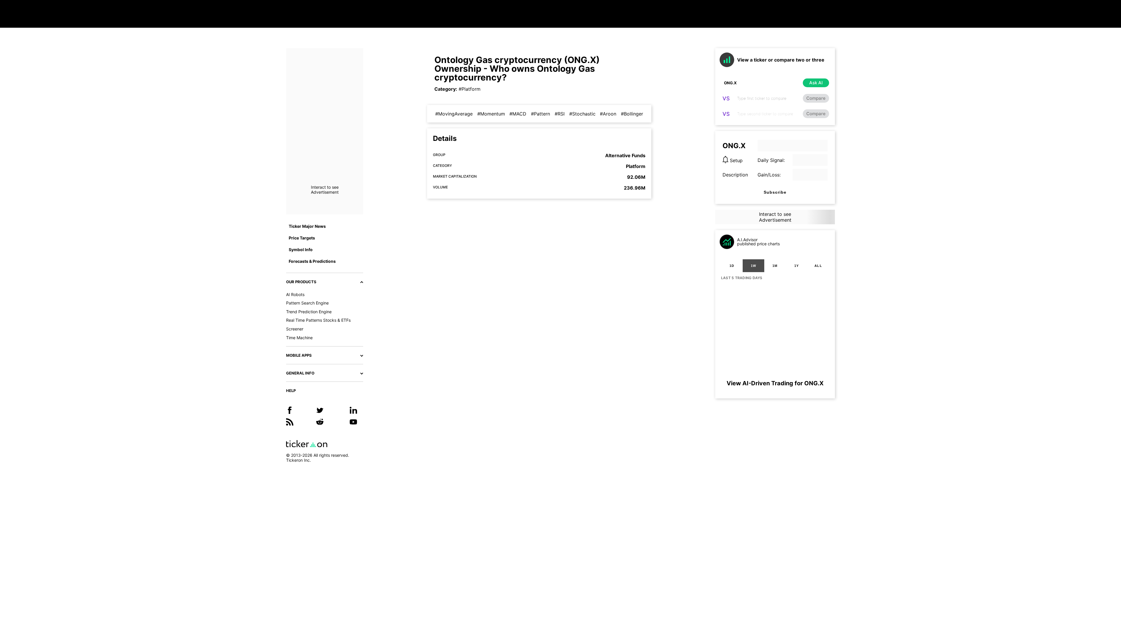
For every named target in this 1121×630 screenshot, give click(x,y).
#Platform (470, 89)
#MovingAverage (454, 114)
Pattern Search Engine (307, 302)
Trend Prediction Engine (309, 311)
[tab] (732, 265)
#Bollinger (632, 114)
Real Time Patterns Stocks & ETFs (318, 320)
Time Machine (299, 337)
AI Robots (295, 294)
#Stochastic (582, 114)
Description (735, 175)
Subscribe (775, 192)
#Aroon (608, 114)
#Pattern (540, 114)
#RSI (560, 114)
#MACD (517, 114)
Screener (294, 328)
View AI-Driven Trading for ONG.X (775, 383)
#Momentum (491, 114)
